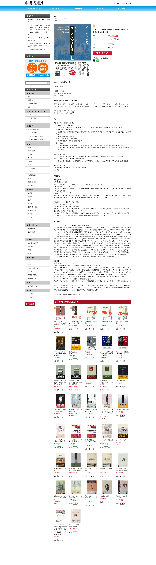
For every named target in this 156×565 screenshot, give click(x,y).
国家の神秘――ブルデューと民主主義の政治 (60, 410)
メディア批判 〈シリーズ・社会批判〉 (75, 440)
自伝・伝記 (31, 185)
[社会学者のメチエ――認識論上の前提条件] (123, 466)
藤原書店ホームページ (35, 9)
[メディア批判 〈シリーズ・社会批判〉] (76, 437)
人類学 (30, 154)
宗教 (29, 147)
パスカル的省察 (120, 381)
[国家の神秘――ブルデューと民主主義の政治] (60, 407)
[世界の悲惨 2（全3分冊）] (107, 319)
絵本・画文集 (32, 278)
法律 (29, 200)
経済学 (30, 196)
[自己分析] (92, 378)
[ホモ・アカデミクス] (123, 437)
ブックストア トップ (57, 9)
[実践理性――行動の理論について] (91, 407)
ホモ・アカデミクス (121, 440)
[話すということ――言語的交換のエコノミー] (76, 493)
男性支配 (87, 352)
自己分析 (87, 381)
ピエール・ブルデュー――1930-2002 (75, 525)
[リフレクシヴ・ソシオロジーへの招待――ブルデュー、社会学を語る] (107, 407)
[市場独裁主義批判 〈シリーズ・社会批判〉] (91, 437)
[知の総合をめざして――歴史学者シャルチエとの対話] (60, 349)
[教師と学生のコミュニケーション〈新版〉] (76, 349)
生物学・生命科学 (33, 243)
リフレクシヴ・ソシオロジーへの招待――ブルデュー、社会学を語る (106, 412)
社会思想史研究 (32, 103)
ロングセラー (59, 20)
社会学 (57, 18)
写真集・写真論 (32, 275)
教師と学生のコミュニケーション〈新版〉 (75, 352)
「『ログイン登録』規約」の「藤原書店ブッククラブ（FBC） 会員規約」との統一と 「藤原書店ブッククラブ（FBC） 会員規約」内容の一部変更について (39, 29)
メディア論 (31, 168)
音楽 (29, 264)
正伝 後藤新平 (32, 133)
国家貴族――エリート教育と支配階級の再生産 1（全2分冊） (60, 382)
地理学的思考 (32, 175)
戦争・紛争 (31, 228)
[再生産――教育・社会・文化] (123, 493)
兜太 (29, 107)
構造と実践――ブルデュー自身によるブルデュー (91, 497)
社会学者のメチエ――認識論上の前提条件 (122, 469)
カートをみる (127, 3)
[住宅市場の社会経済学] (123, 407)
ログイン (116, 3)
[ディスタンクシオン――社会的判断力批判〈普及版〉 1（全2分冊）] (60, 319)
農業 (29, 253)
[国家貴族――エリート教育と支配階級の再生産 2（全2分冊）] (76, 378)
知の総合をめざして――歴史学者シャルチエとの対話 (60, 353)
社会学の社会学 (104, 496)
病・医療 (30, 246)
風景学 (30, 164)
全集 (29, 114)
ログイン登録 (120, 9)
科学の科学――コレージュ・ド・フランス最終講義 (106, 382)
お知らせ (30, 16)
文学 (29, 261)
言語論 (30, 171)
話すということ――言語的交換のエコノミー (75, 496)
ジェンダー (31, 221)
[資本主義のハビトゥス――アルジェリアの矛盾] (60, 493)
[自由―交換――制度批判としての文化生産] (76, 466)
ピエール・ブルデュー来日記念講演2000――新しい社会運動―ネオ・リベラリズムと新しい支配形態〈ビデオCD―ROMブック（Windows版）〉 (60, 529)
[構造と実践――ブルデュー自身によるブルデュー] (92, 493)
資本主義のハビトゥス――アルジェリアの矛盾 (60, 497)
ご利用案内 (78, 9)
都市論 (30, 161)
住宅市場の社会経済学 (122, 409)
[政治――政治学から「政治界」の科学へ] (60, 437)
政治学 (30, 193)
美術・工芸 (31, 271)
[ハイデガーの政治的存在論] (107, 437)
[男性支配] (91, 349)
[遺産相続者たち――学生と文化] (60, 466)
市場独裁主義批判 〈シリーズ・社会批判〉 (90, 441)
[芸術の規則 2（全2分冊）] (107, 466)
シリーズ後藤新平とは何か (36, 136)
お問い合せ (99, 9)
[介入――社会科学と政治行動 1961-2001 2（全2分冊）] (123, 349)
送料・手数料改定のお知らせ (36, 49)
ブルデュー (64, 18)
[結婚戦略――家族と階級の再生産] (76, 407)
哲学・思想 (31, 151)
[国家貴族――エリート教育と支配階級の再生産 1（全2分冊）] (60, 378)
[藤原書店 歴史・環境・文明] (34, 5)
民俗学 (30, 158)
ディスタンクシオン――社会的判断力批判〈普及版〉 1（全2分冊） (60, 324)
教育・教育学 (32, 210)
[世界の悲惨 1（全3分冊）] (92, 319)
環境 (29, 250)
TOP (55, 16)
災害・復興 (31, 232)
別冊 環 (30, 100)
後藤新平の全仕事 (33, 129)
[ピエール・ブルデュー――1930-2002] (76, 522)
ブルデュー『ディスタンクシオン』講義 (75, 322)
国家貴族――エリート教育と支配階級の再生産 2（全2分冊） (75, 382)
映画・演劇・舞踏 (33, 268)
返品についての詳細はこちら (102, 58)
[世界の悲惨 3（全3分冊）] (123, 319)
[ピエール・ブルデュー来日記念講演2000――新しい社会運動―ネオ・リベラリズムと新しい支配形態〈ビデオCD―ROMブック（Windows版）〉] (60, 522)
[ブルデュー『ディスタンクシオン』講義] (76, 319)
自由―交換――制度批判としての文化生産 (75, 469)
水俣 (29, 235)
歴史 (29, 178)
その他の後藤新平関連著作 (36, 139)
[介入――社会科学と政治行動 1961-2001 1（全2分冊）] (107, 349)
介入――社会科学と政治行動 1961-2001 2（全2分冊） (122, 353)
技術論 (30, 217)
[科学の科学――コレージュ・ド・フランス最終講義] (107, 378)
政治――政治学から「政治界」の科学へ (59, 440)
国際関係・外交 (32, 207)
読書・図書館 (32, 182)
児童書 (30, 297)
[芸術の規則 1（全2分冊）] (92, 466)
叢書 (29, 121)
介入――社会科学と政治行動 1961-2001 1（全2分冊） (106, 353)
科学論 (30, 214)
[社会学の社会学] (107, 493)
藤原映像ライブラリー (34, 286)
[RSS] (30, 304)
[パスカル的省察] (123, 378)
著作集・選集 (32, 118)
